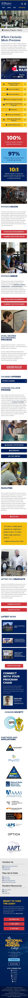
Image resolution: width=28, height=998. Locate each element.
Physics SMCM (7, 889)
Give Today (15, 964)
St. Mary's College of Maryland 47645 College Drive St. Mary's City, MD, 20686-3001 (14, 954)
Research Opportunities (15, 445)
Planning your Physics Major (14, 236)
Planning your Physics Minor (14, 304)
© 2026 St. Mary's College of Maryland (14, 987)
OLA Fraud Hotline (5, 995)
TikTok (14, 979)
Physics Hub (6, 877)
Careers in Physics (14, 604)
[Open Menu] (25, 4)
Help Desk (10, 996)
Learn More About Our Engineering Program (14, 367)
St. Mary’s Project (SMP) (18, 402)
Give (14, 7)
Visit (3, 7)
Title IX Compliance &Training (7, 990)
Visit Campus (15, 924)
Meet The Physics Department (11, 866)
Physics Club (7, 893)
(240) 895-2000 (14, 956)
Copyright (16, 989)
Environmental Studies (17, 286)
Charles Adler (18, 698)
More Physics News (14, 666)
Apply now (15, 928)
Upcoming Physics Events (10, 882)
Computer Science (5, 286)
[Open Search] (21, 4)
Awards (5, 891)
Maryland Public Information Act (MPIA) (18, 995)
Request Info (15, 919)
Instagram (14, 972)
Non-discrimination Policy (14, 992)
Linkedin (15, 978)
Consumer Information (7, 989)
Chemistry (22, 284)
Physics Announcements (9, 880)
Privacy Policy (22, 989)
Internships (15, 450)
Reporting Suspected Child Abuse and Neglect (14, 993)
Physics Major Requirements (14, 232)
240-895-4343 (7, 867)
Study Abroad (15, 456)
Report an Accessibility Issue (21, 990)
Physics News (7, 878)
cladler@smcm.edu (18, 703)
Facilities (15, 516)
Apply (9, 7)
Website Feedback (16, 996)
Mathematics (17, 284)
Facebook (14, 970)
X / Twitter (14, 974)
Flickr (14, 981)
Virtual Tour (14, 959)
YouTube (14, 976)
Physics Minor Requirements (14, 299)
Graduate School (14, 610)
